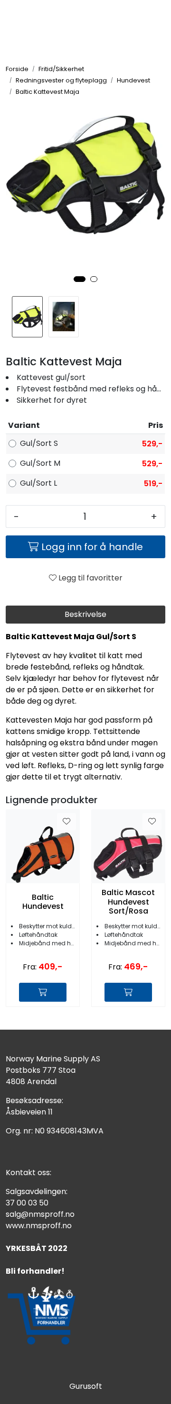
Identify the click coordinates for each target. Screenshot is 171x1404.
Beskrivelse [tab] (85, 614)
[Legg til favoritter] (66, 821)
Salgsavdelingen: (36, 1191)
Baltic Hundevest (43, 902)
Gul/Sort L (38, 483)
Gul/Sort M (40, 463)
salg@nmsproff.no (40, 1214)
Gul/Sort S (39, 443)
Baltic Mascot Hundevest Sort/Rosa (128, 901)
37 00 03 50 (27, 1202)
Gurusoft (85, 1386)
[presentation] (17, 193)
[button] (80, 279)
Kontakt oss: (28, 1172)
